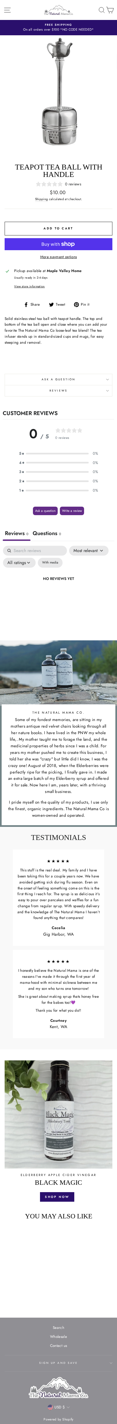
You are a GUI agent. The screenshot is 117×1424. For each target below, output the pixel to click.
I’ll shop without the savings (40, 737)
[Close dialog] (110, 682)
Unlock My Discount (40, 729)
